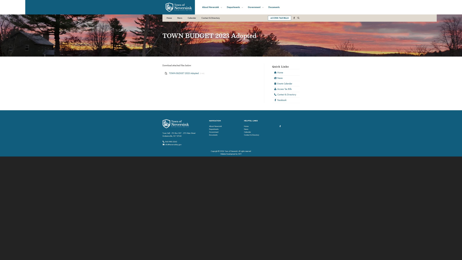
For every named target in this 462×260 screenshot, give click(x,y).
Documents (213, 135)
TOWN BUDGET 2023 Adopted (184, 73)
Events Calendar (284, 83)
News (280, 78)
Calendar (247, 132)
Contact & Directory (286, 94)
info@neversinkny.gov (173, 144)
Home (280, 72)
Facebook (281, 100)
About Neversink (215, 126)
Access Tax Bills (284, 89)
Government (213, 132)
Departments (214, 129)
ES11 (240, 154)
